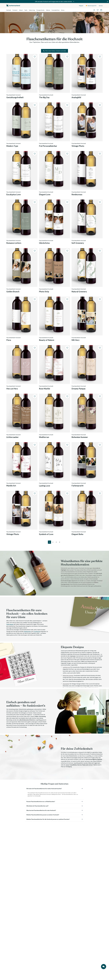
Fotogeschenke (40, 10)
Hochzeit (8, 10)
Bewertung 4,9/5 (92, 5)
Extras (62, 10)
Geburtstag (32, 10)
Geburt (21, 10)
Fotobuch (15, 10)
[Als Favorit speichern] (35, 57)
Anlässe (48, 10)
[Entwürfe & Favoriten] (97, 10)
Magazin (81, 5)
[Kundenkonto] (94, 10)
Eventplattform (56, 10)
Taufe (25, 10)
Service (101, 5)
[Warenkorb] (101, 10)
